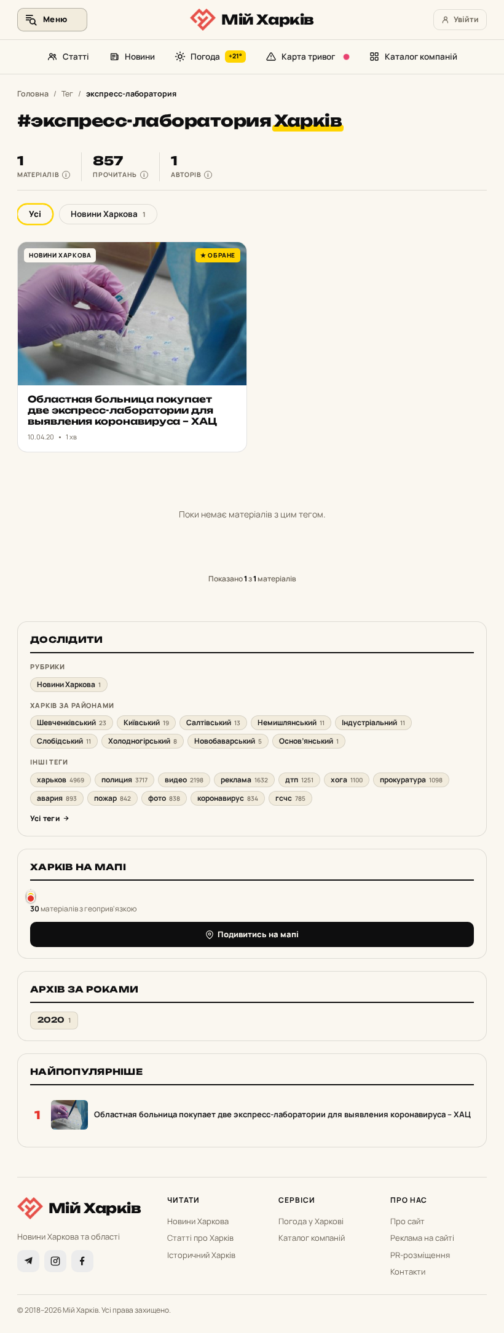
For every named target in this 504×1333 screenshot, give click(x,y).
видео (184, 779)
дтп (299, 779)
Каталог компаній (421, 56)
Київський (146, 722)
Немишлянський (291, 722)
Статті (76, 56)
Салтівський (213, 722)
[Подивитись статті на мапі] (30, 896)
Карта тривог (308, 56)
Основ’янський (309, 741)
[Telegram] (28, 1261)
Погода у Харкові (311, 1221)
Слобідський (64, 741)
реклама (244, 779)
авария (57, 798)
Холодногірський (142, 741)
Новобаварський (228, 741)
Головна (33, 93)
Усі (35, 213)
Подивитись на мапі (258, 934)
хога (347, 779)
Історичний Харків (201, 1254)
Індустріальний (373, 722)
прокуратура (411, 779)
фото (164, 798)
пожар (112, 798)
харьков (60, 779)
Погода (217, 56)
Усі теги (45, 818)
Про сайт (407, 1221)
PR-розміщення (420, 1254)
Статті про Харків (200, 1237)
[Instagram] (55, 1261)
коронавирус (227, 798)
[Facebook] (82, 1261)
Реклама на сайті (422, 1237)
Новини (140, 56)
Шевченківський (71, 722)
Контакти (407, 1271)
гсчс (290, 798)
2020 (54, 1019)
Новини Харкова (108, 213)
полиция (124, 779)
